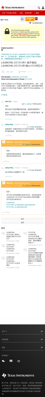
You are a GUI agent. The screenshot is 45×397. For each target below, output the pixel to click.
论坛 (21, 13)
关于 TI (4, 331)
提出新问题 (36, 18)
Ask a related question (21, 34)
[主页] (12, 7)
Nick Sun (8, 101)
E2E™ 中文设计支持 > (9, 13)
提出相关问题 (30, 18)
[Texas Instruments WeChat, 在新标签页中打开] (3, 362)
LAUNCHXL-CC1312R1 (19, 77)
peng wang (9, 72)
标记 (22, 219)
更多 (37, 13)
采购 (3, 347)
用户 (43, 8)
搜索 (39, 8)
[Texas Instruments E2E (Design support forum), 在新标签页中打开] (11, 362)
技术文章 (28, 13)
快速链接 (5, 339)
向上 (6, 120)
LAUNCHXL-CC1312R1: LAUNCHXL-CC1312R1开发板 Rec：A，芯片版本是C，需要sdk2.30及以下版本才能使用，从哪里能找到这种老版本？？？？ (21, 56)
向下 (11, 120)
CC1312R (28, 79)
